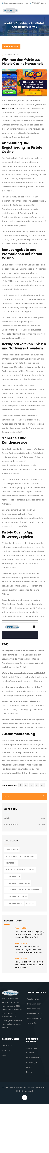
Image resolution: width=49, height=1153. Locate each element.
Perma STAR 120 (13, 876)
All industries (36, 992)
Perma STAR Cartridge (16, 897)
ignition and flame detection (20, 870)
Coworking (11, 863)
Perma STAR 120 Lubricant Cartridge (23, 890)
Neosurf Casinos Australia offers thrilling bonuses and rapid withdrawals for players (28, 949)
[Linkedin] (24, 1097)
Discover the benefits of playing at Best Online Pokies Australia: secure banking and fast (29, 934)
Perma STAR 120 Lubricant (18, 883)
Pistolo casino (8, 108)
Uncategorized (11, 824)
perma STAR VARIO (14, 903)
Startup (30, 903)
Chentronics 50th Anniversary (21, 856)
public (7, 818)
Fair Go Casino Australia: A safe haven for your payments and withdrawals (29, 965)
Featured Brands (32, 1040)
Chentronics (12, 850)
